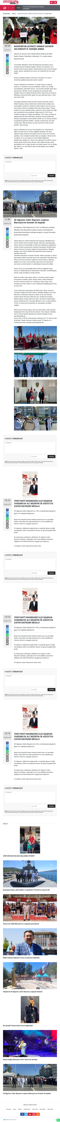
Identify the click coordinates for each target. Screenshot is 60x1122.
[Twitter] (7, 58)
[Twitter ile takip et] (26, 1114)
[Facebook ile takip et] (22, 1114)
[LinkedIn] (7, 61)
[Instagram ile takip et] (34, 1114)
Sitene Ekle (35, 1109)
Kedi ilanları (42, 1109)
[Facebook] (7, 55)
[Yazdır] (7, 70)
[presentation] (9, 8)
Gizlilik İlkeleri (27, 1109)
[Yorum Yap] (7, 72)
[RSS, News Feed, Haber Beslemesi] (38, 1114)
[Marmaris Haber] (11, 2)
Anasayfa (8, 1109)
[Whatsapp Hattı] (58, 1120)
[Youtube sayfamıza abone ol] (30, 1114)
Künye (14, 1109)
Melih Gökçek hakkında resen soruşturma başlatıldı (31, 7)
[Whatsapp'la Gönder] (7, 64)
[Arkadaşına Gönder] (7, 67)
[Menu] (51, 2)
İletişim (20, 1109)
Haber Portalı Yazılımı (11, 1119)
